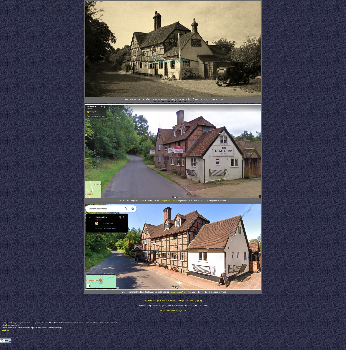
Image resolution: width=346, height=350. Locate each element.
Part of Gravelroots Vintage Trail (173, 310)
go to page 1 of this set (166, 300)
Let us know (204, 305)
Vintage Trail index (185, 300)
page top (198, 300)
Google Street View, (169, 200)
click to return (149, 300)
